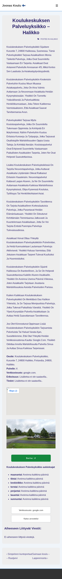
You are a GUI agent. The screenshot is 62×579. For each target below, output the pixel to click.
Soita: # (31, 458)
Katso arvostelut (31, 518)
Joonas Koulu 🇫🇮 (14, 5)
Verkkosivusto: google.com (31, 510)
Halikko (54, 39)
